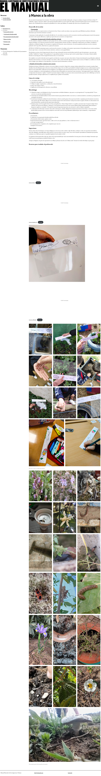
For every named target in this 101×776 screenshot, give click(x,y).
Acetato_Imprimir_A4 (33, 222)
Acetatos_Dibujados (32, 319)
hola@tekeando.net (38, 773)
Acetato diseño (6, 18)
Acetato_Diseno (32, 182)
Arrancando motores (8, 32)
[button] (98, 6)
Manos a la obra (7, 39)
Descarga (38, 182)
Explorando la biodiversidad (10, 34)
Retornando (6, 44)
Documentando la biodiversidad (11, 36)
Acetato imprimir (7, 19)
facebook (70, 773)
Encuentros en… (6, 28)
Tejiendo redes (7, 41)
